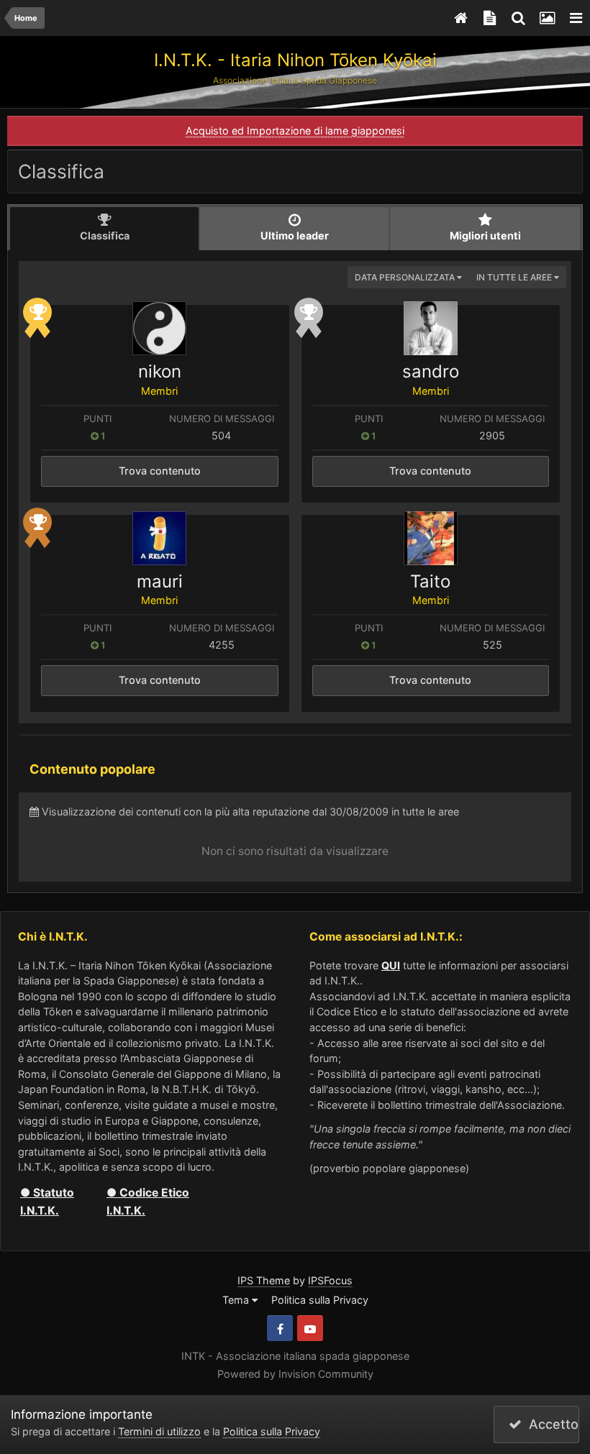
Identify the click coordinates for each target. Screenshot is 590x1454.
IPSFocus (330, 1280)
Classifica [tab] (105, 235)
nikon (159, 371)
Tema (237, 1300)
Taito (430, 581)
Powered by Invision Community (295, 1374)
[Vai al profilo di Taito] (431, 538)
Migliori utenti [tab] (485, 235)
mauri (160, 581)
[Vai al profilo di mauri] (159, 538)
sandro (430, 371)
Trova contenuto (160, 471)
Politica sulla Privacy (319, 1300)
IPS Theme (263, 1280)
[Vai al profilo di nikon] (159, 328)
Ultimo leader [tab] (294, 235)
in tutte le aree (515, 277)
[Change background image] (546, 18)
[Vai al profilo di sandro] (431, 328)
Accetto (550, 1424)
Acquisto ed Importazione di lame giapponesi (295, 130)
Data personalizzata (406, 277)
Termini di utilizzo (159, 1431)
